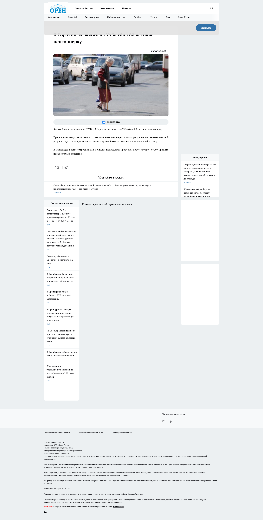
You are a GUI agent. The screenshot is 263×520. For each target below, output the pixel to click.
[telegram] (67, 167)
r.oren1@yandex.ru (74, 451)
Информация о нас (116, 17)
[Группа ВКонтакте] (110, 122)
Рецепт (154, 17)
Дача (168, 17)
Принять (206, 27)
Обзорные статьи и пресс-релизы (57, 433)
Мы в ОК (72, 17)
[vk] (57, 167)
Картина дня (54, 17)
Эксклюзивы (107, 8)
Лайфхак (138, 17)
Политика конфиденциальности (90, 433)
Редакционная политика (122, 433)
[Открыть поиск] (211, 8)
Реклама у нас (92, 17)
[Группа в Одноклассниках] (170, 421)
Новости (127, 8)
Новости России (84, 8)
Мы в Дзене (184, 17)
